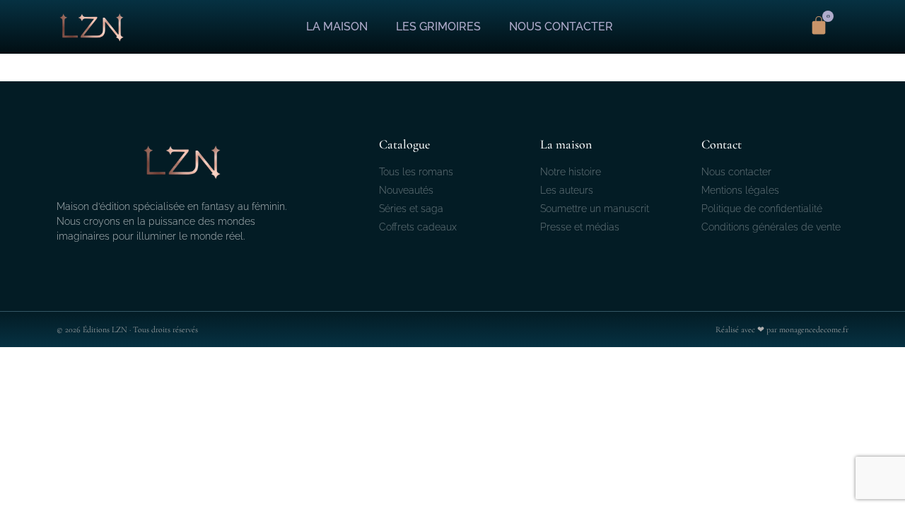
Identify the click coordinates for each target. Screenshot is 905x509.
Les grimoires (438, 26)
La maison (337, 26)
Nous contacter (561, 26)
